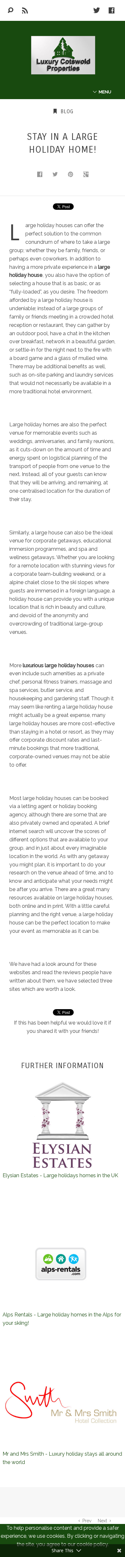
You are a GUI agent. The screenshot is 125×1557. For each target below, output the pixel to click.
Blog (66, 111)
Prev (86, 1520)
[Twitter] (96, 10)
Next (102, 1520)
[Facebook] (112, 10)
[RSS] (25, 10)
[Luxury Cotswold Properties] (62, 55)
